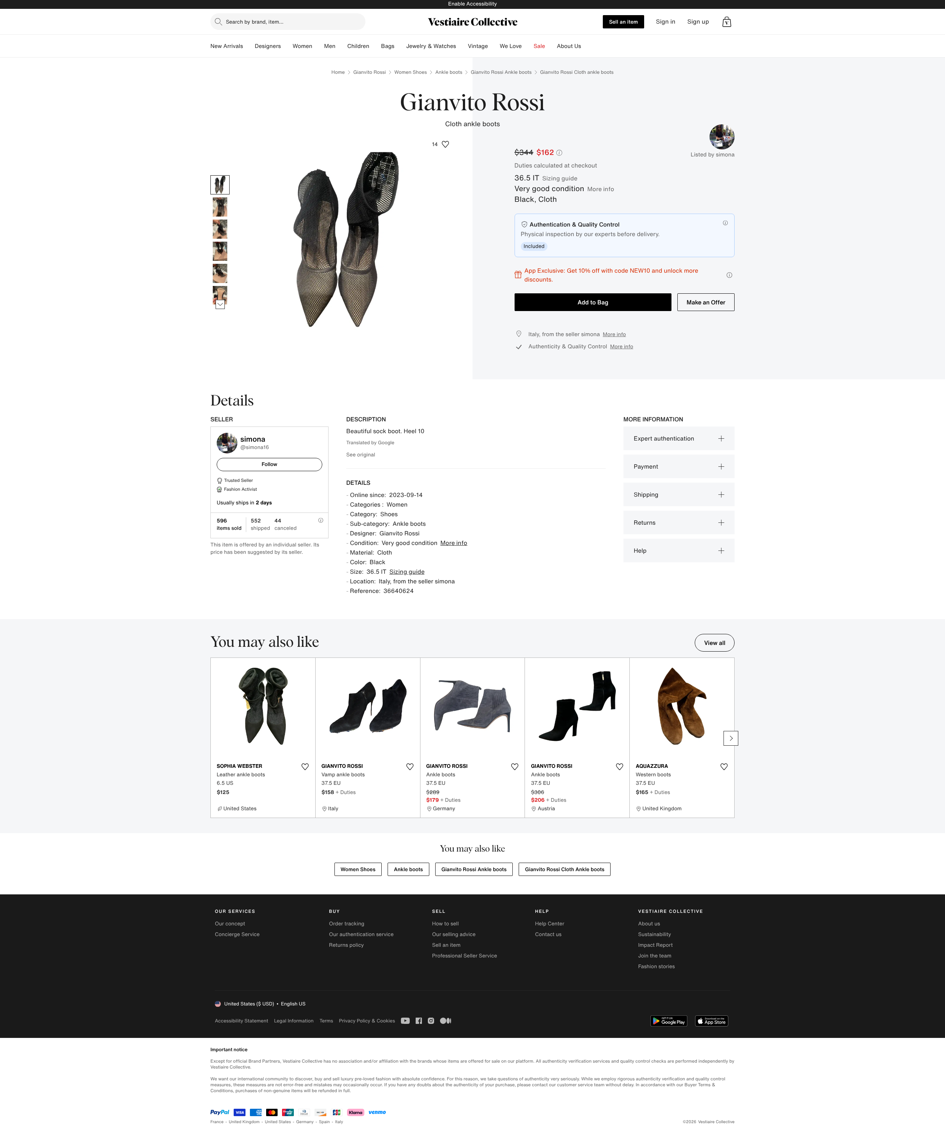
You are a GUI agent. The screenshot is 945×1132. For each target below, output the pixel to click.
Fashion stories (656, 966)
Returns (645, 522)
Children (358, 46)
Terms (326, 1020)
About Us (569, 46)
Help (640, 550)
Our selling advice (453, 934)
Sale (539, 46)
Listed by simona (713, 154)
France (217, 1122)
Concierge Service (237, 934)
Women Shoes (410, 72)
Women (302, 46)
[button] (727, 22)
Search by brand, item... (255, 21)
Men (330, 46)
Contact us (548, 934)
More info (600, 188)
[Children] (375, 46)
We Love (511, 46)
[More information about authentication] (725, 222)
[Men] (341, 46)
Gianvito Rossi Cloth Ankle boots (564, 869)
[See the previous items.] (220, 175)
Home (338, 72)
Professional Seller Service (464, 956)
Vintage (478, 46)
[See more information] (729, 275)
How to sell (445, 924)
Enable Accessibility (472, 4)
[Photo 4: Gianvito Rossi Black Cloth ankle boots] (220, 251)
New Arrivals (226, 46)
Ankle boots (448, 72)
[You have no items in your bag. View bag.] (727, 22)
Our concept (230, 924)
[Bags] (400, 46)
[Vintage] (494, 46)
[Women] (318, 46)
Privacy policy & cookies (367, 1020)
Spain (324, 1122)
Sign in (666, 21)
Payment (646, 466)
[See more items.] (220, 304)
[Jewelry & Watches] (462, 46)
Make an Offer (706, 302)
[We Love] (528, 46)
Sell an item (623, 21)
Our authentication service (361, 934)
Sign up (698, 21)
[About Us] (587, 46)
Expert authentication (664, 438)
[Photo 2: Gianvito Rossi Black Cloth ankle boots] (220, 207)
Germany (305, 1122)
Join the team (654, 956)
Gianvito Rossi (369, 72)
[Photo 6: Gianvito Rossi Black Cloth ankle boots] (220, 295)
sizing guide (559, 178)
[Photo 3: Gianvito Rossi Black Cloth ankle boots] (220, 229)
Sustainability (654, 934)
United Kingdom (244, 1122)
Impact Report (655, 945)
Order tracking (346, 924)
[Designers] (287, 46)
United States (278, 1122)
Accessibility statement (241, 1020)
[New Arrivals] (249, 46)
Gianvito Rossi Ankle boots (501, 72)
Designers (268, 46)
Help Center (549, 924)
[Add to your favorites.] (305, 766)
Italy (339, 1122)
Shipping (646, 494)
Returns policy (346, 945)
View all (714, 642)
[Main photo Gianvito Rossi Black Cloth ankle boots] (220, 184)
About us (649, 924)
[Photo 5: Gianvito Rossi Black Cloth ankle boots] (220, 273)
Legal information (293, 1020)
